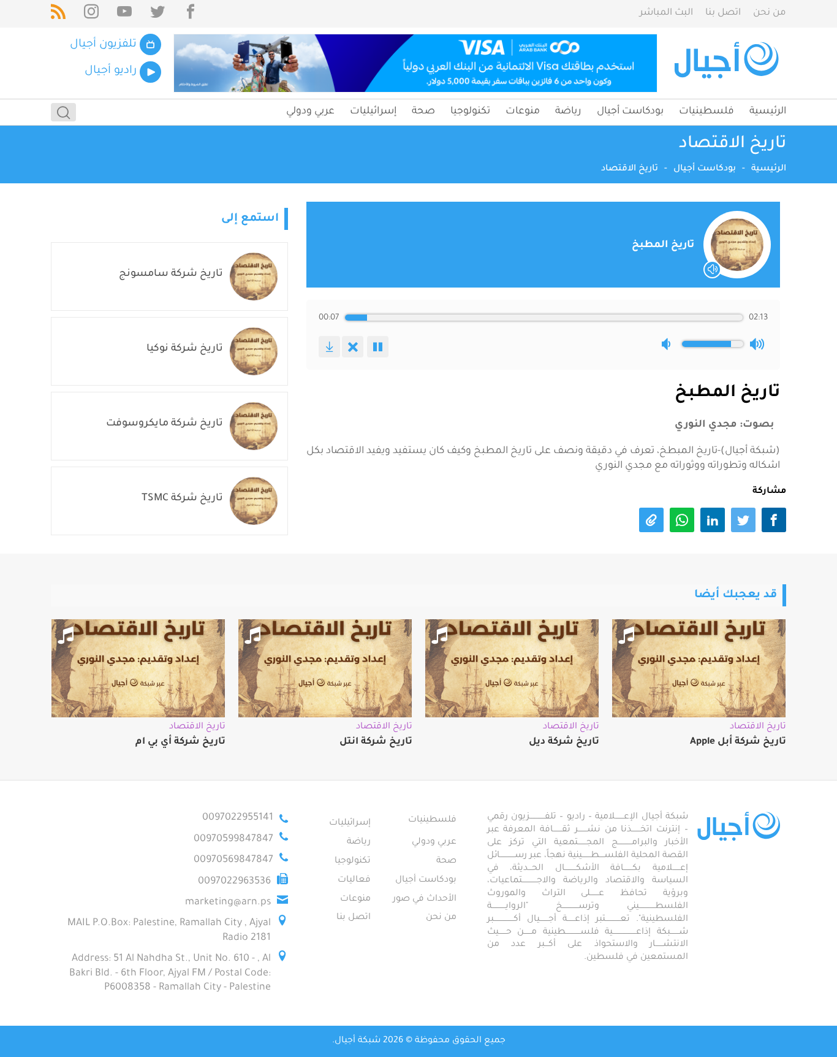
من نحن (769, 13)
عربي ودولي (310, 111)
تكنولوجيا (470, 111)
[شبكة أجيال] (728, 63)
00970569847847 (233, 860)
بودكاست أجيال (630, 111)
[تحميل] (329, 346)
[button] (668, 344)
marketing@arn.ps (228, 902)
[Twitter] (157, 13)
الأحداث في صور (424, 899)
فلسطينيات (706, 111)
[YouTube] (124, 13)
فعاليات (354, 880)
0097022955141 (237, 817)
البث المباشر (666, 13)
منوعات (523, 111)
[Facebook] (190, 13)
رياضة (568, 111)
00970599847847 (233, 839)
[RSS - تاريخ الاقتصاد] (58, 13)
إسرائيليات (373, 111)
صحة (423, 111)
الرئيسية (767, 111)
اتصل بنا (723, 13)
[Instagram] (91, 13)
